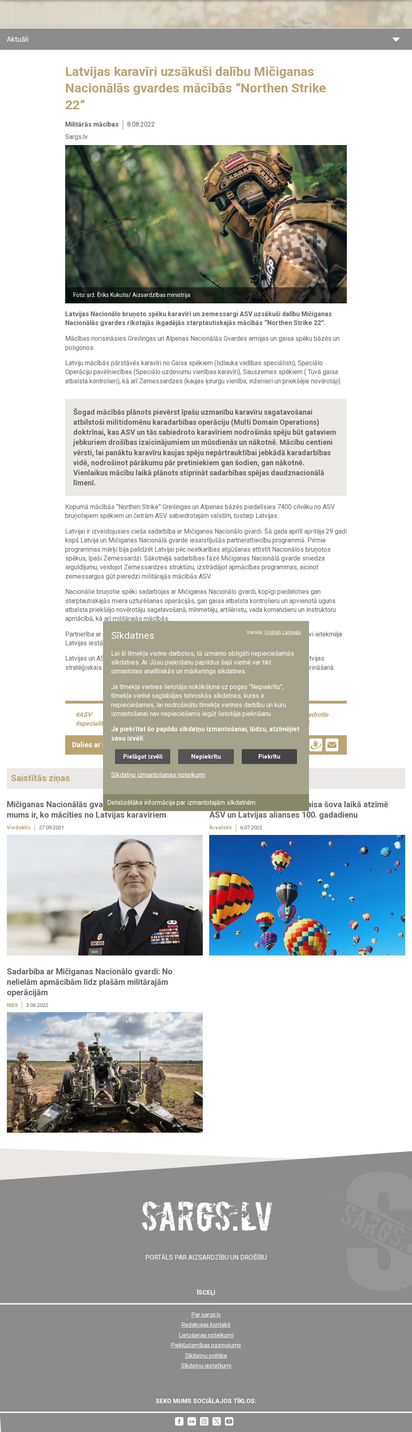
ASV (85, 714)
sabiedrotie (312, 714)
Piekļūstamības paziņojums (206, 1345)
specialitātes (97, 723)
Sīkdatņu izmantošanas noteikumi (158, 775)
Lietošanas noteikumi (206, 1335)
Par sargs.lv (206, 1314)
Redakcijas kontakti (206, 1325)
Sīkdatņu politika (206, 1355)
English (273, 632)
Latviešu (291, 632)
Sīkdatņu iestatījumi (206, 1365)
